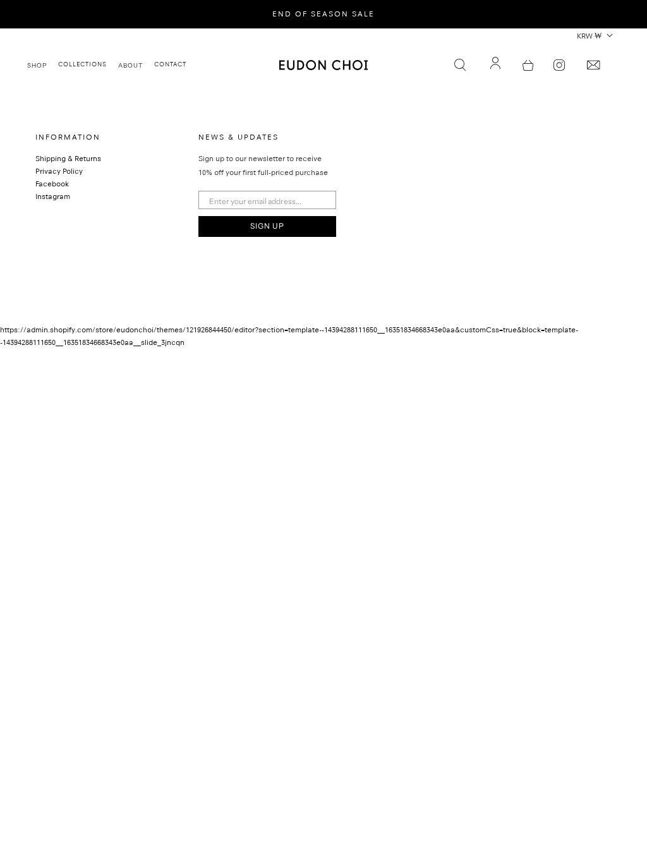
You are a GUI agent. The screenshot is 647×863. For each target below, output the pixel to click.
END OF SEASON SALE (323, 15)
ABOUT (130, 65)
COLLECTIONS (82, 65)
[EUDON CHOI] (323, 65)
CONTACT (170, 65)
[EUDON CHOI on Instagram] (559, 65)
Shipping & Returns (68, 160)
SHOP (37, 65)
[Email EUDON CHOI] (593, 65)
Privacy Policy (59, 172)
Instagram (52, 198)
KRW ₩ (589, 37)
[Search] (460, 65)
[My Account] (495, 65)
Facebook (52, 185)
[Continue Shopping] (528, 65)
